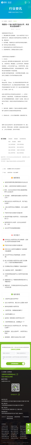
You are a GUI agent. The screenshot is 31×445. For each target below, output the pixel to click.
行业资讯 (5, 21)
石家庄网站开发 (5, 436)
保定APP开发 (5, 429)
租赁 (9, 141)
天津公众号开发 (5, 438)
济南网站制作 (5, 434)
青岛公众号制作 (23, 438)
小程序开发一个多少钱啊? (12, 172)
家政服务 (10, 138)
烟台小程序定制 (12, 150)
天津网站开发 (23, 433)
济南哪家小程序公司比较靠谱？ (14, 168)
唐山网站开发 (14, 436)
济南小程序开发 (12, 147)
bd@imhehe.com (6, 381)
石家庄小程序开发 (24, 431)
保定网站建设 (23, 436)
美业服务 (14, 141)
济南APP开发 (14, 426)
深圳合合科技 (10, 418)
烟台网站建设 (23, 434)
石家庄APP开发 (14, 428)
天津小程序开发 (14, 429)
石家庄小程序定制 (21, 150)
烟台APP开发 (5, 428)
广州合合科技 (26, 416)
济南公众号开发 (14, 438)
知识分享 (10, 21)
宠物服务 (16, 138)
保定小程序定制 (20, 152)
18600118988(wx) (8, 374)
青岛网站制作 (14, 434)
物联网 (19, 141)
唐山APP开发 (23, 428)
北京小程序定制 (12, 144)
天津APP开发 (5, 426)
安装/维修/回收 (23, 138)
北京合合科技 (10, 416)
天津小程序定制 (20, 144)
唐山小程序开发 (12, 152)
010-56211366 (7, 377)
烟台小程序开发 (14, 431)
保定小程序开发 (14, 433)
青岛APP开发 (23, 426)
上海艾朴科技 (17, 416)
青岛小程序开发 (20, 147)
